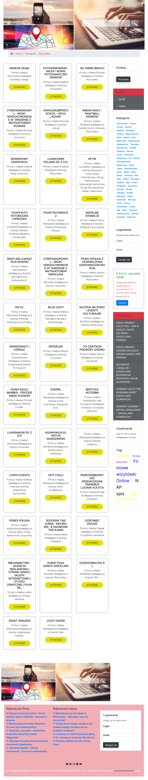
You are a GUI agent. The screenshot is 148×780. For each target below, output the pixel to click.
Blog (121, 99)
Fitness (127, 203)
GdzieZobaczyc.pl (92, 564)
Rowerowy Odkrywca (19, 160)
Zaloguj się (124, 259)
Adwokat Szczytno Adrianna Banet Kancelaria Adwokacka (128, 394)
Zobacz (122, 302)
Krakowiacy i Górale (19, 348)
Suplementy (122, 165)
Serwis (136, 158)
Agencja (135, 213)
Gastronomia (122, 123)
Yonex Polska (19, 520)
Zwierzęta (131, 217)
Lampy (132, 206)
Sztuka (120, 127)
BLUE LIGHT (56, 307)
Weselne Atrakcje (92, 214)
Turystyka (134, 144)
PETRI (92, 158)
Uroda (130, 196)
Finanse (133, 123)
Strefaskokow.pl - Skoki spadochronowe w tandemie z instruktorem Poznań (19, 118)
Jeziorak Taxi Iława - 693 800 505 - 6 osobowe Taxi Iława (56, 525)
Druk (134, 137)
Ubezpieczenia (123, 213)
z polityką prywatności (124, 771)
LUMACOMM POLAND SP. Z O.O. (56, 160)
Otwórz (19, 87)
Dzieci (133, 172)
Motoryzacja (122, 148)
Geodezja (130, 130)
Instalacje (121, 217)
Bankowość (121, 141)
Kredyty (120, 134)
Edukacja (120, 151)
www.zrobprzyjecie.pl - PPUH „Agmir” (55, 113)
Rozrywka (135, 179)
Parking (133, 148)
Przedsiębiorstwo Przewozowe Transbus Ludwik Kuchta (92, 481)
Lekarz (134, 182)
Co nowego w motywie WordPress (75, 737)
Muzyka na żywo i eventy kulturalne (92, 310)
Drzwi (119, 203)
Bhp (118, 210)
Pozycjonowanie (123, 161)
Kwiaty (126, 179)
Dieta (119, 137)
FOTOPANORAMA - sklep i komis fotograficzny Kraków (56, 73)
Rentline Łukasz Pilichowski (19, 260)
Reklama (120, 130)
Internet (128, 127)
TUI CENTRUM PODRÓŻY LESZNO (92, 348)
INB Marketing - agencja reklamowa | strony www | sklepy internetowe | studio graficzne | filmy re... (19, 575)
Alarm (131, 165)
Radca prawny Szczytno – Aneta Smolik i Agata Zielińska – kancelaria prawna (127, 331)
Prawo (119, 155)
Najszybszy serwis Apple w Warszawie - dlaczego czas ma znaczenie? (70, 717)
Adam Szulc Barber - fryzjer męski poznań (19, 392)
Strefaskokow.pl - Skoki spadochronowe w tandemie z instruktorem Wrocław (56, 266)
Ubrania (130, 151)
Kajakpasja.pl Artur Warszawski (55, 435)
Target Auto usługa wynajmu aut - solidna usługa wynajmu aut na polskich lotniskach (73, 727)
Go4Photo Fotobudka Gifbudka (19, 215)
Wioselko (56, 346)
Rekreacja (121, 196)
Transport (133, 210)
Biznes (119, 175)
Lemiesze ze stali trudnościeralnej (74, 734)
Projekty (120, 182)
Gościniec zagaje (92, 522)
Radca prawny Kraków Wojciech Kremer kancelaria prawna (128, 352)
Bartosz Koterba (92, 391)
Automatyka (122, 206)
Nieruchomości (132, 134)
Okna (119, 179)
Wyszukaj (123, 79)
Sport (119, 172)
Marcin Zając (19, 68)
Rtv (130, 158)
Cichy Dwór (56, 620)
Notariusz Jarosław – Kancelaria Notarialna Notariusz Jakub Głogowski (126, 373)
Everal (56, 389)
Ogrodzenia (122, 158)
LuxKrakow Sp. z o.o (19, 434)
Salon (124, 210)
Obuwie (129, 189)
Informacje (128, 155)
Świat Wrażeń (19, 620)
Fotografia (121, 186)
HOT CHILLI (55, 475)
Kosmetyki (121, 200)
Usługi (119, 168)
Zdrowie (120, 189)
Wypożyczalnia (130, 168)
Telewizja (121, 193)
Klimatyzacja (134, 141)
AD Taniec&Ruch (92, 68)
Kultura (126, 137)
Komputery (132, 186)
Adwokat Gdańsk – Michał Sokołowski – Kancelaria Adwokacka (128, 411)
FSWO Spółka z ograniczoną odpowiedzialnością (92, 263)
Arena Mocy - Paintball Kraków (92, 113)
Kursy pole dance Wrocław (56, 564)
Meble (126, 172)
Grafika (130, 193)
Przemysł (129, 175)
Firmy (19, 53)
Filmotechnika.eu (56, 214)
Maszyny (132, 200)
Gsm (136, 175)
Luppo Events (19, 475)
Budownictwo (122, 144)
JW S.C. (19, 307)
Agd (128, 182)
